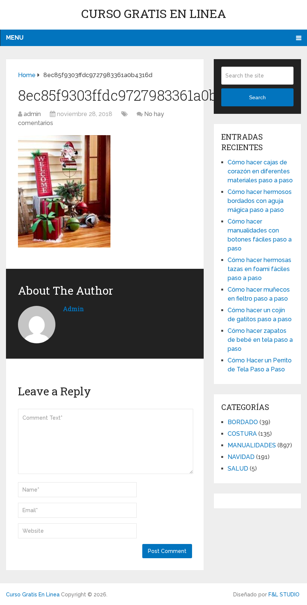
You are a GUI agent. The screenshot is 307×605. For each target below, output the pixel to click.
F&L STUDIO (284, 595)
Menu (15, 37)
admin (32, 114)
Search (257, 97)
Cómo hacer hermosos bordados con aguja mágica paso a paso (260, 200)
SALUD (238, 468)
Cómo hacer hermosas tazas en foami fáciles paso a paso (259, 269)
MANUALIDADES (252, 445)
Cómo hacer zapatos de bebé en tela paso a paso (260, 339)
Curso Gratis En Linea (153, 13)
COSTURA (242, 433)
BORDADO (243, 422)
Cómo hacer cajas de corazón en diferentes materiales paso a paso (260, 171)
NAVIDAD (241, 456)
